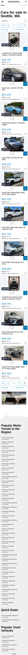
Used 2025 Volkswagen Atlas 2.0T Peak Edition (13, 193)
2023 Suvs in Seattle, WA (8, 447)
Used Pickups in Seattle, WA (8, 650)
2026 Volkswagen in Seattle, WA (9, 590)
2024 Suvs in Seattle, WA (8, 442)
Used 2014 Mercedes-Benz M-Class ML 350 (14, 228)
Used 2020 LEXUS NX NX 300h (12, 158)
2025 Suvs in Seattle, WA (8, 438)
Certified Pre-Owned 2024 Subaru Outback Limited (12, 298)
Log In (20, 5)
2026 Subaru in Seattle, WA (8, 594)
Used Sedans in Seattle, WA (8, 641)
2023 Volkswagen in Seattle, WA (9, 503)
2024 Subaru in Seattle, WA (8, 516)
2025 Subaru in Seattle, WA (8, 495)
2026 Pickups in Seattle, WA (8, 586)
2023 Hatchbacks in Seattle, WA (9, 508)
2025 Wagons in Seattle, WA (8, 581)
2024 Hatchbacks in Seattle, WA (9, 555)
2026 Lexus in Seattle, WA (8, 551)
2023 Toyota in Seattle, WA (8, 486)
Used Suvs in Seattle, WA (8, 637)
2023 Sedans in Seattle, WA (8, 512)
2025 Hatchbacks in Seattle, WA (9, 560)
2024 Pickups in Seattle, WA (8, 534)
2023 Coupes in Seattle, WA (8, 599)
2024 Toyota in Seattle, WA (8, 451)
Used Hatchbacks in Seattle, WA (9, 645)
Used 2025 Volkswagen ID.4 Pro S (13, 263)
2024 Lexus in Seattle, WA (8, 482)
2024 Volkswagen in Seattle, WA (9, 521)
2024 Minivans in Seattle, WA (8, 568)
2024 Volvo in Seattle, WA (8, 547)
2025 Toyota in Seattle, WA (8, 455)
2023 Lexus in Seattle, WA (8, 473)
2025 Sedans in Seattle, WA (8, 490)
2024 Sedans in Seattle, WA (8, 464)
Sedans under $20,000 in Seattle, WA (10, 620)
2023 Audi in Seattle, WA (7, 525)
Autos (2, 5)
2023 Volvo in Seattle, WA (8, 529)
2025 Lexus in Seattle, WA (8, 499)
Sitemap (14, 653)
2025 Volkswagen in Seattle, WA (9, 477)
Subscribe (25, 5)
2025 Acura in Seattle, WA (8, 538)
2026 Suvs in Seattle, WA (8, 469)
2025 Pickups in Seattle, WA (8, 577)
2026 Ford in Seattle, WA (7, 603)
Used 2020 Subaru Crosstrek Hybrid (13, 124)
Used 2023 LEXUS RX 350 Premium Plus (12, 333)
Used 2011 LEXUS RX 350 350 (12, 89)
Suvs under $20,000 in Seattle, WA (10, 616)
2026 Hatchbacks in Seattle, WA (9, 564)
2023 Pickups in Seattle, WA (8, 573)
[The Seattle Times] (14, 2)
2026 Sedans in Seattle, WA (8, 542)
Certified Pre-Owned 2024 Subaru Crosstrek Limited (12, 54)
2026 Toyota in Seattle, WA (8, 460)
